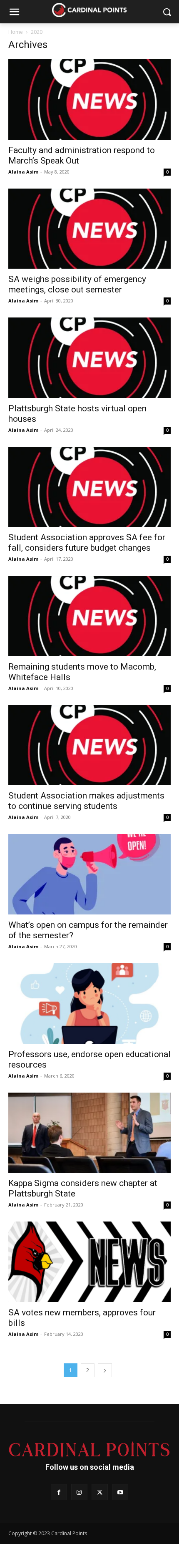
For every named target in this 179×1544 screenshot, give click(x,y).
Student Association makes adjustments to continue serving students (86, 801)
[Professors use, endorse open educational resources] (89, 1003)
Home (15, 31)
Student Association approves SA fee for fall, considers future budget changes (86, 542)
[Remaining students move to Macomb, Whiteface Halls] (89, 616)
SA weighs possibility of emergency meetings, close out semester (77, 284)
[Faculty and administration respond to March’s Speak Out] (89, 99)
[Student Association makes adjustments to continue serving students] (89, 745)
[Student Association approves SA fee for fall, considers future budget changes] (89, 487)
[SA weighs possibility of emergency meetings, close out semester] (89, 229)
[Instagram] (79, 1492)
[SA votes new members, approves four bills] (89, 1262)
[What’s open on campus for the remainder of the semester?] (89, 874)
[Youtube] (120, 1492)
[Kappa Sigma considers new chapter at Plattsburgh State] (89, 1133)
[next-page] (105, 1370)
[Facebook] (59, 1492)
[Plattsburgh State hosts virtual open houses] (89, 357)
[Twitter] (100, 1492)
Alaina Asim (23, 172)
